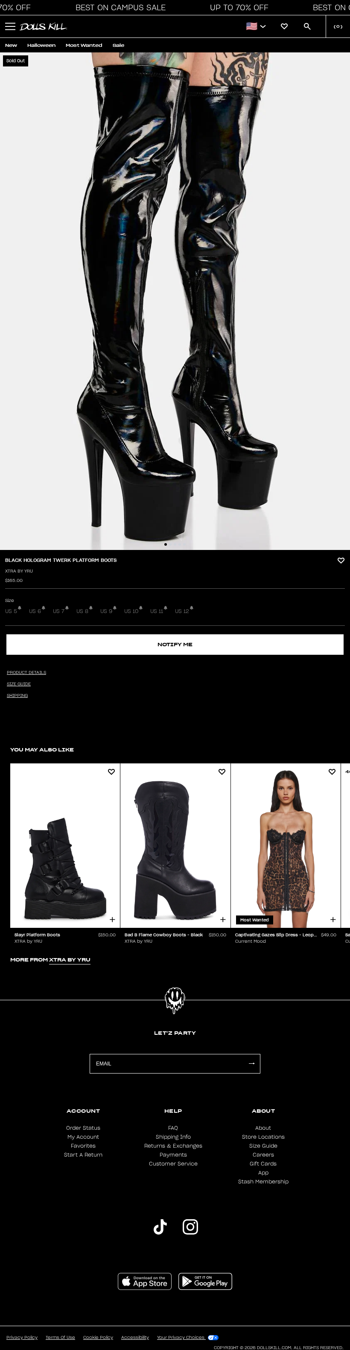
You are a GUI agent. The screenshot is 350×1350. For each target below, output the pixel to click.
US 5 (11, 611)
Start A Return (83, 1154)
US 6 (35, 611)
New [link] (11, 45)
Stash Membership (263, 1181)
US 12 (182, 611)
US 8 (82, 611)
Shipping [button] (17, 696)
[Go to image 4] (179, 544)
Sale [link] (118, 45)
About (263, 1128)
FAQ (173, 1128)
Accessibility (135, 1338)
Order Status (83, 1128)
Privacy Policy (22, 1338)
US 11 (156, 611)
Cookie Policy (98, 1338)
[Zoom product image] (175, 301)
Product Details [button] (26, 673)
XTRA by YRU (19, 571)
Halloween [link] (41, 45)
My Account (83, 1137)
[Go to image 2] (170, 544)
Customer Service (173, 1163)
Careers (263, 1154)
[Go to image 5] (184, 544)
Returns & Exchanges (173, 1146)
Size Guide (263, 1146)
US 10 (131, 611)
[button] (118, 7)
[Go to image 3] (175, 544)
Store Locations (263, 1137)
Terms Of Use (60, 1338)
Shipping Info (173, 1137)
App (263, 1172)
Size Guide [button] (19, 684)
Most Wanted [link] (84, 45)
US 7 (58, 611)
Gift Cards (263, 1163)
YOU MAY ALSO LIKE (42, 749)
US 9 (106, 611)
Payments (173, 1154)
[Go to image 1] (165, 544)
